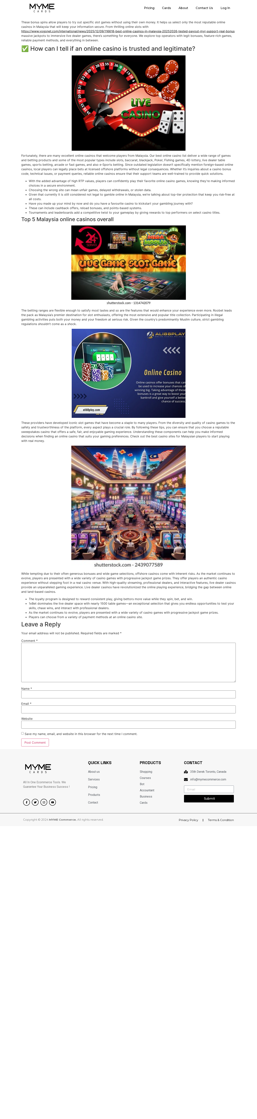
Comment (29, 640)
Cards (166, 8)
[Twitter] (35, 802)
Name (26, 688)
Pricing (149, 8)
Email (26, 703)
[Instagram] (43, 802)
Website (27, 718)
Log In (225, 8)
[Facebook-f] (26, 802)
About (183, 8)
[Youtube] (52, 802)
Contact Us (204, 8)
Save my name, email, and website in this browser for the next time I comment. (81, 733)
